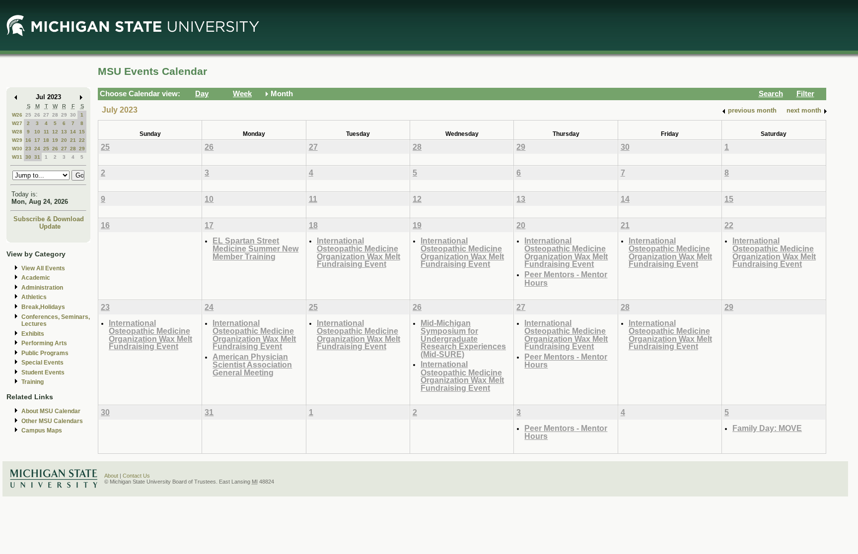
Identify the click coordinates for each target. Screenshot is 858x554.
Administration (42, 287)
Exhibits (32, 333)
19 (55, 140)
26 (37, 115)
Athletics (34, 297)
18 (46, 140)
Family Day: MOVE (767, 428)
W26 (17, 115)
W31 (17, 157)
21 (73, 140)
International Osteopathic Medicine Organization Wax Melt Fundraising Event (358, 252)
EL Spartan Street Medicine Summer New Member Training (255, 248)
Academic (35, 277)
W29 (17, 140)
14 (73, 131)
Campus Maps (41, 430)
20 (64, 140)
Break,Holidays (43, 307)
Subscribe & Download (48, 219)
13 (64, 131)
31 (37, 157)
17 (37, 140)
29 (64, 115)
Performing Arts (44, 343)
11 (46, 131)
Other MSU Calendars (52, 421)
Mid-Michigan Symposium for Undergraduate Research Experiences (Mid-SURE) (463, 338)
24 (37, 148)
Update (50, 226)
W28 (17, 131)
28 (55, 115)
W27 (17, 123)
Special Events (42, 362)
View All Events (43, 268)
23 (28, 148)
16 (28, 140)
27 (46, 115)
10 (37, 131)
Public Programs (45, 353)
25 (28, 115)
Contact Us (136, 476)
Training (32, 381)
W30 (17, 148)
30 (73, 115)
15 (82, 131)
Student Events (43, 372)
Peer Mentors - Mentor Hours (565, 278)
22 (82, 140)
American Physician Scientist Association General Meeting (252, 364)
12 (55, 131)
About (111, 476)
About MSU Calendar (50, 411)
